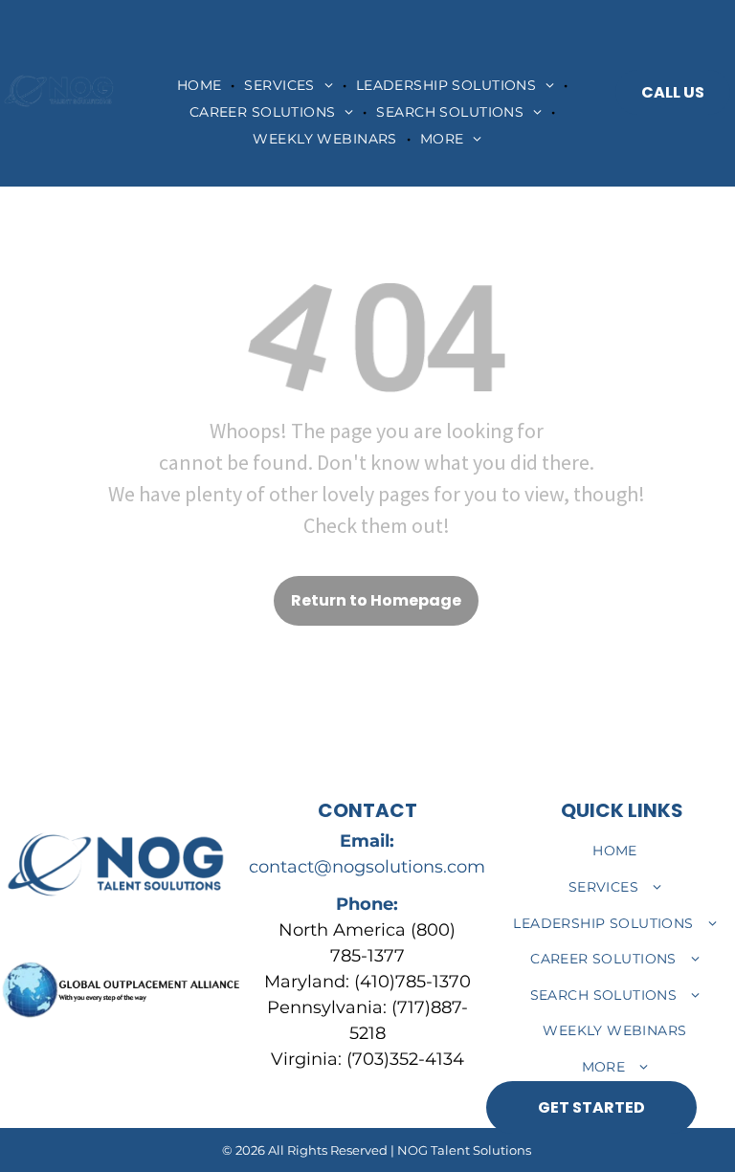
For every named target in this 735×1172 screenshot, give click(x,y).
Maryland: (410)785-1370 (367, 981)
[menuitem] (201, 85)
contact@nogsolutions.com (367, 866)
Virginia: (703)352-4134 (367, 1059)
